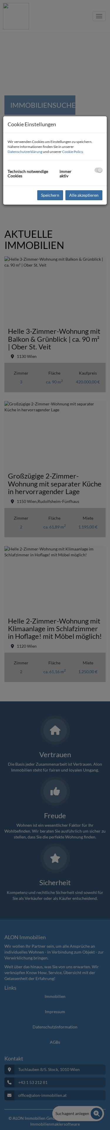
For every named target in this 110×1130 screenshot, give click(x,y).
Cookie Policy (72, 151)
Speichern (50, 195)
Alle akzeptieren (84, 195)
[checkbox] (98, 170)
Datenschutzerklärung (25, 151)
